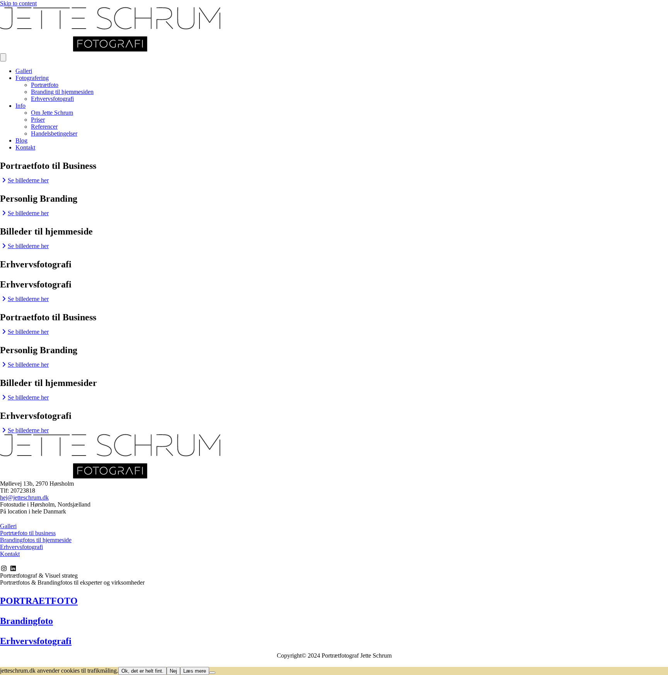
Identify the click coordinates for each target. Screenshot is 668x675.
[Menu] (3, 57)
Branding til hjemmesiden (62, 91)
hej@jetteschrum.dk (24, 497)
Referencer (44, 126)
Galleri (23, 71)
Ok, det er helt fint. (142, 671)
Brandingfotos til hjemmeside (36, 540)
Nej (173, 671)
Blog (21, 140)
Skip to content (18, 3)
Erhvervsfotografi (52, 98)
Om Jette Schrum (52, 112)
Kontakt (25, 147)
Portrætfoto (44, 85)
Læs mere (194, 671)
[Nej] (212, 673)
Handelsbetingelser (54, 133)
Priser (38, 119)
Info (20, 105)
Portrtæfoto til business (28, 533)
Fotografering (32, 78)
